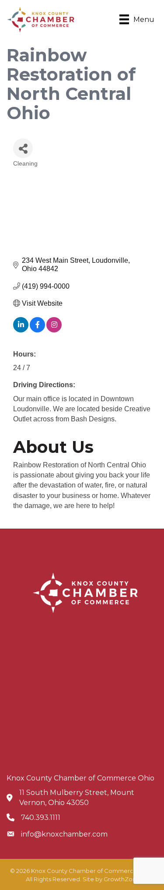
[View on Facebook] (37, 330)
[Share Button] (23, 148)
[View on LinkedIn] (20, 330)
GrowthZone (122, 879)
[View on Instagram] (54, 330)
